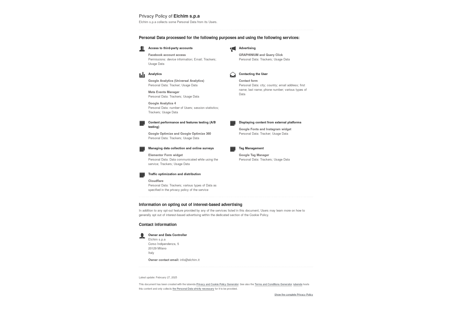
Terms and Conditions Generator (273, 284)
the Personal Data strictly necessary (193, 288)
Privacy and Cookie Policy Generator (217, 284)
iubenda (297, 284)
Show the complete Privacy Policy (293, 294)
